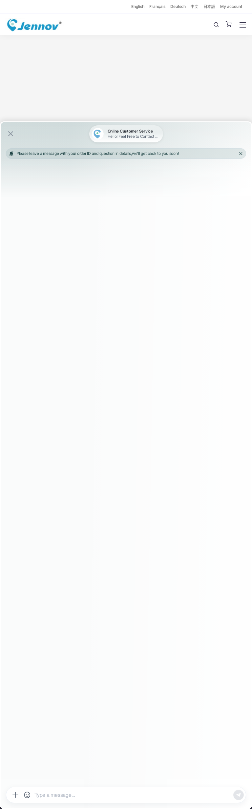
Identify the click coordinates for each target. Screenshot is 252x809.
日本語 (209, 6)
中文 (195, 6)
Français (157, 6)
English (137, 6)
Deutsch (178, 6)
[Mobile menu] (243, 25)
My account (231, 6)
